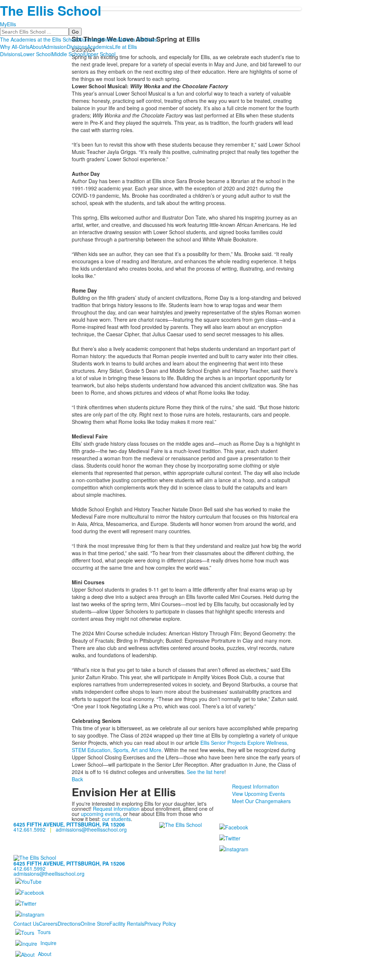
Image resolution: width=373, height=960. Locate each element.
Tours (44, 932)
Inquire (48, 943)
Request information (116, 808)
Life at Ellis (124, 46)
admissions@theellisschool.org (91, 829)
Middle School (68, 54)
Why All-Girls (15, 46)
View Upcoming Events (258, 793)
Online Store (95, 923)
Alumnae (88, 39)
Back (77, 779)
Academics (99, 46)
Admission (55, 46)
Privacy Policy (160, 923)
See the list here (205, 771)
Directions (69, 923)
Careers (48, 923)
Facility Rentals (126, 923)
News (151, 39)
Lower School (36, 54)
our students (116, 818)
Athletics (108, 39)
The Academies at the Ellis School (39, 39)
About (36, 46)
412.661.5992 (29, 829)
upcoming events (100, 813)
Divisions (77, 46)
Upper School (99, 54)
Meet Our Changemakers (261, 801)
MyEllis (8, 24)
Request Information (255, 786)
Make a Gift (131, 39)
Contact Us (26, 923)
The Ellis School (50, 10)
